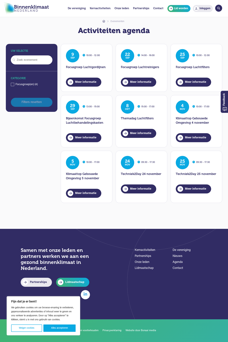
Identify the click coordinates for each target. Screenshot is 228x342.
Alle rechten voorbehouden (83, 330)
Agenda (178, 262)
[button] (31, 84)
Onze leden (142, 262)
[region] (43, 315)
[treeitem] (31, 84)
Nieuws (177, 256)
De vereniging (182, 250)
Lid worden (181, 8)
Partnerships (38, 282)
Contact (178, 268)
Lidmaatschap (74, 282)
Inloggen (204, 8)
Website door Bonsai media (141, 330)
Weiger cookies (26, 328)
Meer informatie (85, 82)
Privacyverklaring (112, 330)
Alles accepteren (59, 328)
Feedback (224, 99)
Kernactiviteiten (145, 250)
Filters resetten (32, 102)
